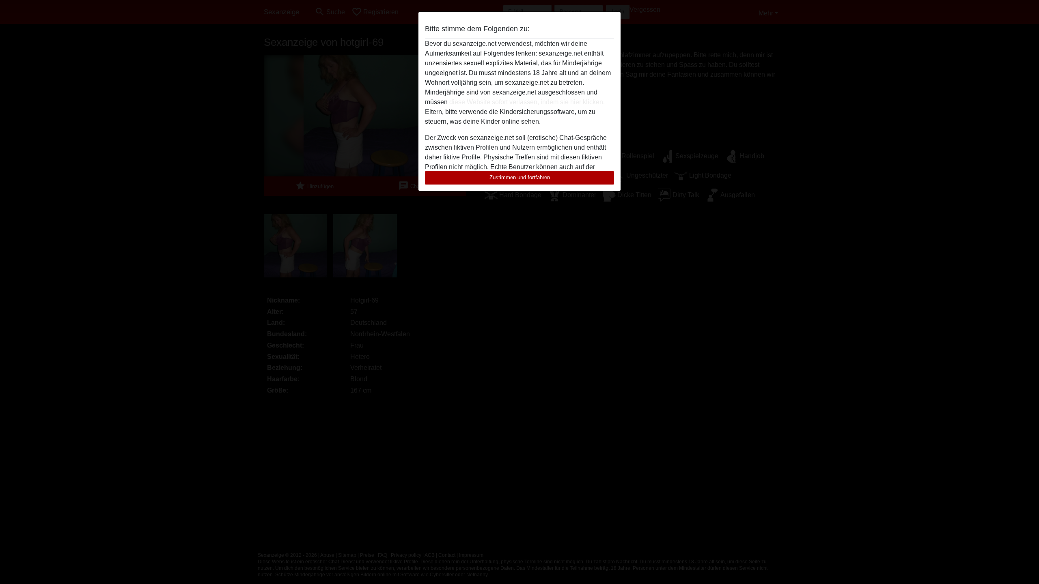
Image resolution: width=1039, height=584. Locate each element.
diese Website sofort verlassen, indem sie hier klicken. (527, 102)
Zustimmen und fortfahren (519, 177)
